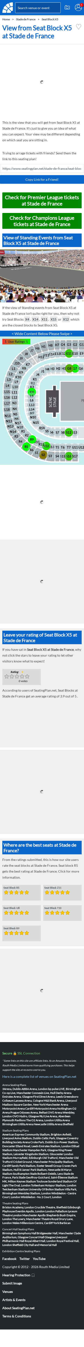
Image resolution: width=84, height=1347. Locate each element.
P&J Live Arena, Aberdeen (54, 1116)
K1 (35, 379)
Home (6, 19)
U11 (75, 447)
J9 (21, 358)
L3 (9, 380)
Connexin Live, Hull (43, 1093)
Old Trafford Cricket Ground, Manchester (40, 1159)
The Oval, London (20, 1185)
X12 (66, 319)
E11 (69, 353)
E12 (63, 353)
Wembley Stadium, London (34, 1193)
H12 (41, 357)
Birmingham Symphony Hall (19, 1233)
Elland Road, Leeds (27, 1146)
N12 (9, 421)
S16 (68, 456)
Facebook (9, 1259)
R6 (32, 450)
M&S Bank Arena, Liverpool (60, 1100)
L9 (16, 382)
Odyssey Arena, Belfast (33, 1112)
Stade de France (25, 19)
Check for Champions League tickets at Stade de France (42, 221)
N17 (18, 423)
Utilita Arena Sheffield (60, 1124)
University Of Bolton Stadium (46, 1189)
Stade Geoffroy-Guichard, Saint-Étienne (43, 1177)
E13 (57, 354)
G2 (75, 344)
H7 (57, 345)
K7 (28, 364)
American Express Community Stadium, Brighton (32, 1134)
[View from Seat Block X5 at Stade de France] (79, 29)
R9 (32, 439)
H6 (37, 348)
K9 (21, 372)
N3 (14, 403)
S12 (68, 432)
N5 (15, 414)
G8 (69, 368)
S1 (36, 453)
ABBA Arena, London (34, 1089)
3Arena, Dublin (11, 1089)
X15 (53, 319)
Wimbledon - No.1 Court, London (41, 1197)
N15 (36, 422)
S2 (43, 455)
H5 (44, 346)
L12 (14, 397)
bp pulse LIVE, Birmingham (64, 1089)
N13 (10, 426)
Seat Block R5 (11, 887)
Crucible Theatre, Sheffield (51, 1207)
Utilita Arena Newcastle (32, 1124)
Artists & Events (13, 1300)
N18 (20, 427)
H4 (47, 369)
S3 (50, 456)
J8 (26, 354)
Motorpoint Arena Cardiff (18, 1108)
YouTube (39, 1259)
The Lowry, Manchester (26, 1219)
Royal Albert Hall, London (40, 1241)
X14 (35, 319)
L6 (32, 400)
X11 (44, 319)
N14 (13, 432)
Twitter (24, 1259)
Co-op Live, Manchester (16, 1093)
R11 (41, 444)
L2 (11, 374)
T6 (63, 447)
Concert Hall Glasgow (42, 1237)
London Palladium (56, 1211)
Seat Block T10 (52, 908)
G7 (75, 368)
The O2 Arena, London (40, 1120)
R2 (27, 435)
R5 (26, 447)
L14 (32, 409)
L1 (13, 369)
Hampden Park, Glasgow (43, 1150)
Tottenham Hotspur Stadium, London (53, 1185)
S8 (63, 432)
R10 (37, 442)
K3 (32, 387)
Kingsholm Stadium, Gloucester (44, 1154)
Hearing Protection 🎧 (18, 1275)
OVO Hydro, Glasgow (25, 1116)
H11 (46, 355)
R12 (46, 446)
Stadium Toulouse (37, 1181)
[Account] (78, 7)
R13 (51, 447)
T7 (69, 447)
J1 (42, 371)
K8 (24, 368)
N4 (15, 409)
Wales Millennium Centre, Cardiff (32, 1223)
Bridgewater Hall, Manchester (55, 1233)
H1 (64, 368)
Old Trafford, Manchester (58, 1158)
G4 (63, 344)
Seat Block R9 (11, 928)
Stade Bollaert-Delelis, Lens (46, 1173)
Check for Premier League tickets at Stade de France (42, 200)
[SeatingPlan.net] (7, 7)
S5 (47, 431)
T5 (57, 447)
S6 (51, 432)
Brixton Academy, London (18, 1207)
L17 (7, 403)
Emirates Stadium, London (55, 1146)
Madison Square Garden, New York (23, 1104)
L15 (7, 392)
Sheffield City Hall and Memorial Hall (34, 1245)
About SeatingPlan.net (18, 1308)
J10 (17, 363)
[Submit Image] (67, 7)
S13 (74, 432)
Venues (7, 1292)
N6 (16, 419)
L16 (7, 397)
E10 (75, 353)
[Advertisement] (42, 82)
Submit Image (12, 1283)
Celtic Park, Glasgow (54, 1138)
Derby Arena (63, 1093)
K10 (18, 377)
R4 (20, 441)
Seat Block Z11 (52, 887)
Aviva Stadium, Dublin (27, 1138)
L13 (32, 405)
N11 (8, 416)
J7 (32, 351)
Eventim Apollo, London (30, 1211)
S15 (62, 456)
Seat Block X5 (50, 19)
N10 (33, 417)
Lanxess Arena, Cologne (28, 1100)
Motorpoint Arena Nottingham (53, 1108)
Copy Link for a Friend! (42, 179)
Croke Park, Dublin (41, 1142)
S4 (57, 456)
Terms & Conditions (16, 1316)
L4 (7, 386)
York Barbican (62, 1223)
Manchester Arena (57, 1104)
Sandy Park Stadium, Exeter (28, 1165)
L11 (14, 392)
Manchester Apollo (34, 1215)
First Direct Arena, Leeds (48, 1096)
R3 (16, 436)
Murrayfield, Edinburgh (27, 1158)
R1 (23, 431)
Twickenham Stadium (15, 1189)
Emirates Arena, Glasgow (17, 1096)
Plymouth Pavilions (14, 1120)
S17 (75, 456)
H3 (52, 369)
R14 (42, 428)
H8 (51, 345)
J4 (37, 374)
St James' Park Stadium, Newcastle (39, 1169)
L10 (15, 387)
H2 (58, 368)
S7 (57, 432)
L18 (7, 409)
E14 (52, 354)
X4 (27, 319)
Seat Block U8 (12, 908)
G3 (69, 344)
